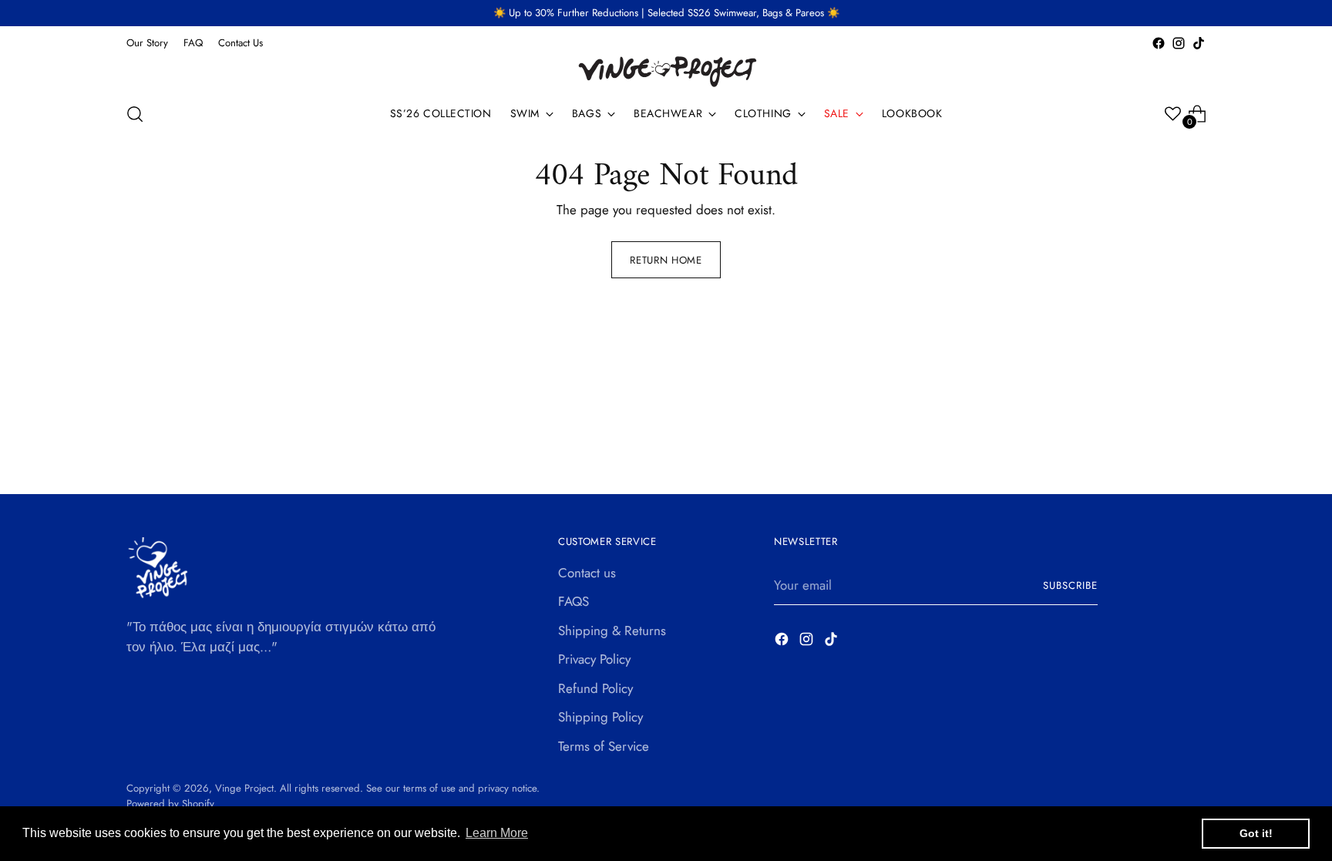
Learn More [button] (497, 832)
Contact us (587, 572)
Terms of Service (603, 746)
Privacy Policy (594, 659)
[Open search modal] (134, 114)
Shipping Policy (600, 717)
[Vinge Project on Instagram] (1179, 43)
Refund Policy (595, 688)
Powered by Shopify (170, 803)
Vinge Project (244, 788)
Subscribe (1070, 585)
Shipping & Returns (612, 630)
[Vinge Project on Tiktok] (1199, 43)
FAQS (573, 601)
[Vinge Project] (666, 71)
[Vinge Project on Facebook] (1159, 43)
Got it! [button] (1256, 833)
